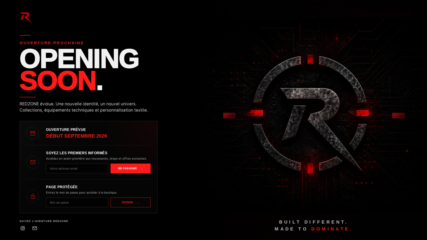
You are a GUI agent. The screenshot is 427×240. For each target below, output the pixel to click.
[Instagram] (23, 228)
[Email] (35, 228)
